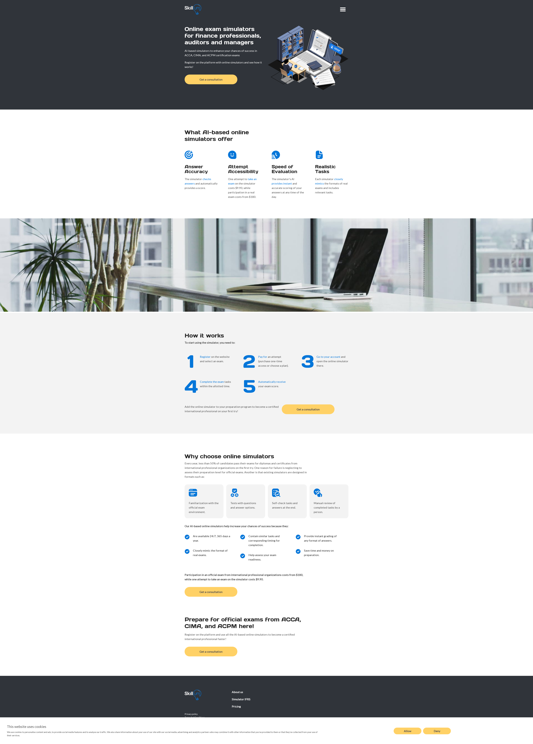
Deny (437, 731)
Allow (407, 731)
